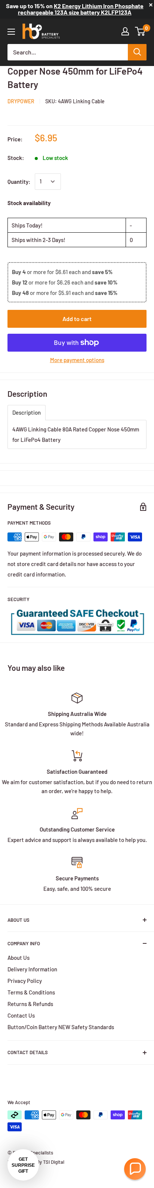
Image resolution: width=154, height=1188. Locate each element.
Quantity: (18, 181)
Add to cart (77, 318)
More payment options (77, 359)
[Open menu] (11, 32)
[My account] (125, 31)
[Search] (137, 52)
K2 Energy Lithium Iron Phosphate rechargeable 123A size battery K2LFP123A (81, 9)
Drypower (20, 101)
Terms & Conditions (31, 992)
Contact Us (21, 1015)
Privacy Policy (24, 980)
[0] (140, 31)
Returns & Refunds (30, 1003)
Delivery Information (32, 969)
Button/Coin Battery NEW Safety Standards (60, 1027)
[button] (135, 1169)
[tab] (26, 412)
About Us (18, 957)
